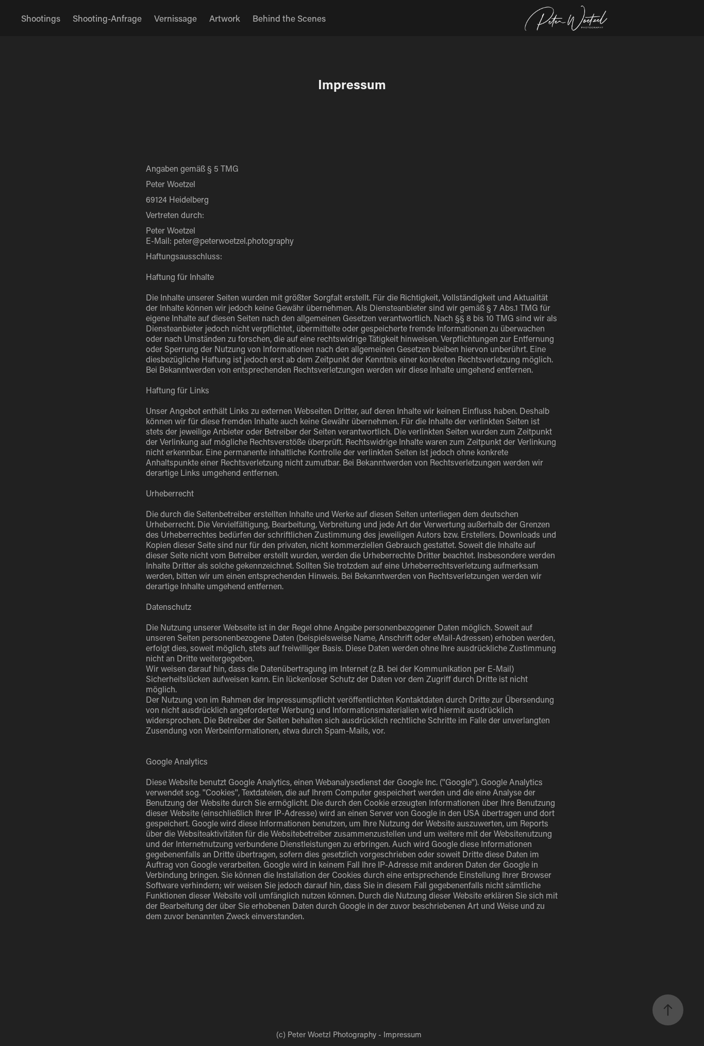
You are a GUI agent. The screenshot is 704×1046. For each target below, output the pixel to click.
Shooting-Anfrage (107, 18)
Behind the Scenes (289, 18)
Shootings (40, 18)
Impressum (402, 1034)
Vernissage (175, 18)
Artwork (224, 18)
